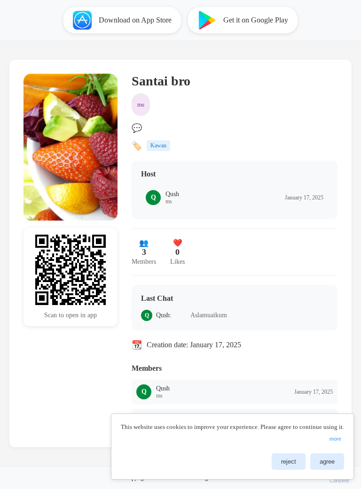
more (335, 439)
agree (327, 461)
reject (288, 461)
